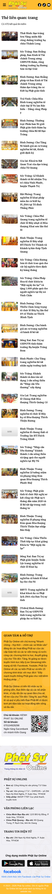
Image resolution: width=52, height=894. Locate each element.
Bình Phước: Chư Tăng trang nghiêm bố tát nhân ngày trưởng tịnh (33, 362)
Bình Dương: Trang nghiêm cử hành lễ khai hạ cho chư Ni (34, 578)
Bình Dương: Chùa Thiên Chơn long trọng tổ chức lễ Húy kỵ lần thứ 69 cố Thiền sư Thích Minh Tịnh (34, 310)
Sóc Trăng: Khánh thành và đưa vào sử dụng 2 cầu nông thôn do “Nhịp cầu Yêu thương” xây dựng (32, 380)
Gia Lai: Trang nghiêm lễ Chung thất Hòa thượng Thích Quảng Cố (34, 399)
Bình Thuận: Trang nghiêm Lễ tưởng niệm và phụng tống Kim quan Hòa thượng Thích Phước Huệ (34, 476)
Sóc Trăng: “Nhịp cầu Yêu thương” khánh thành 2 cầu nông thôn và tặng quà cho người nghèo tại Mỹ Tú (33, 454)
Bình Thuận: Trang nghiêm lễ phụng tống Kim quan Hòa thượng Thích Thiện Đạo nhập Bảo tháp (33, 523)
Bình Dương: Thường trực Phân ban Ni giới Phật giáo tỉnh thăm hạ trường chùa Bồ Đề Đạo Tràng (33, 127)
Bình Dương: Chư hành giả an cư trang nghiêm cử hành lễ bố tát (33, 329)
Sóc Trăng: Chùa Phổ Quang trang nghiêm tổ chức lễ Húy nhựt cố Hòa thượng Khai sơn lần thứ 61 (34, 223)
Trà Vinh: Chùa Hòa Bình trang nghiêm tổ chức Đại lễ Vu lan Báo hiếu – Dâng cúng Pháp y (33, 105)
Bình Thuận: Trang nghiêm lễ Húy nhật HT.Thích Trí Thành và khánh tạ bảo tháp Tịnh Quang (33, 245)
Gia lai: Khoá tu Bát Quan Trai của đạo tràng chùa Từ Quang (34, 164)
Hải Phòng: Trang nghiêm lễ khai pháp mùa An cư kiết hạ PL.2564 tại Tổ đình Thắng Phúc (32, 201)
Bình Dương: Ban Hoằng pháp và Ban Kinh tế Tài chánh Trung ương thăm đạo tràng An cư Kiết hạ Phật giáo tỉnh (34, 84)
